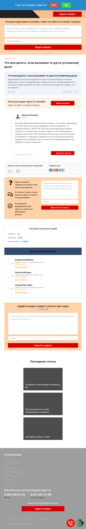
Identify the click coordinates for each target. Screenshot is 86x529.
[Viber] (56, 170)
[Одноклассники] (53, 170)
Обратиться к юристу (59, 207)
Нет (54, 5)
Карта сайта (45, 518)
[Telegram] (63, 170)
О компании (9, 475)
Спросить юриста (63, 153)
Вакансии (8, 483)
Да (66, 5)
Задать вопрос (67, 14)
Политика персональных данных (18, 523)
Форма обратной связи (14, 471)
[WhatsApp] (60, 170)
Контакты (8, 479)
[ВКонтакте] (50, 170)
